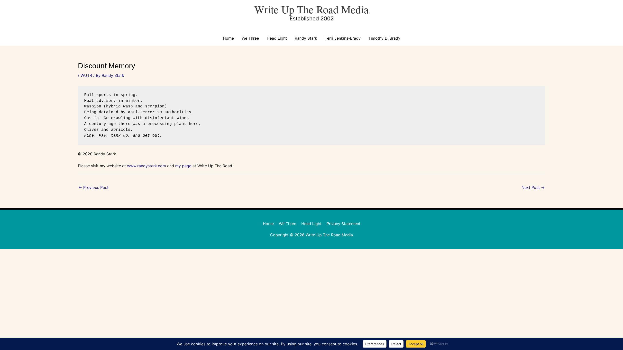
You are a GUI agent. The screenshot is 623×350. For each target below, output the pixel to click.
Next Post (533, 187)
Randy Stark (306, 38)
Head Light (277, 38)
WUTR (86, 75)
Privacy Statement (343, 223)
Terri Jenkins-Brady (343, 38)
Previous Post (93, 187)
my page (183, 165)
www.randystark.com (146, 165)
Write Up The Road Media (311, 9)
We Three (250, 38)
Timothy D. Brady (384, 38)
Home (228, 38)
